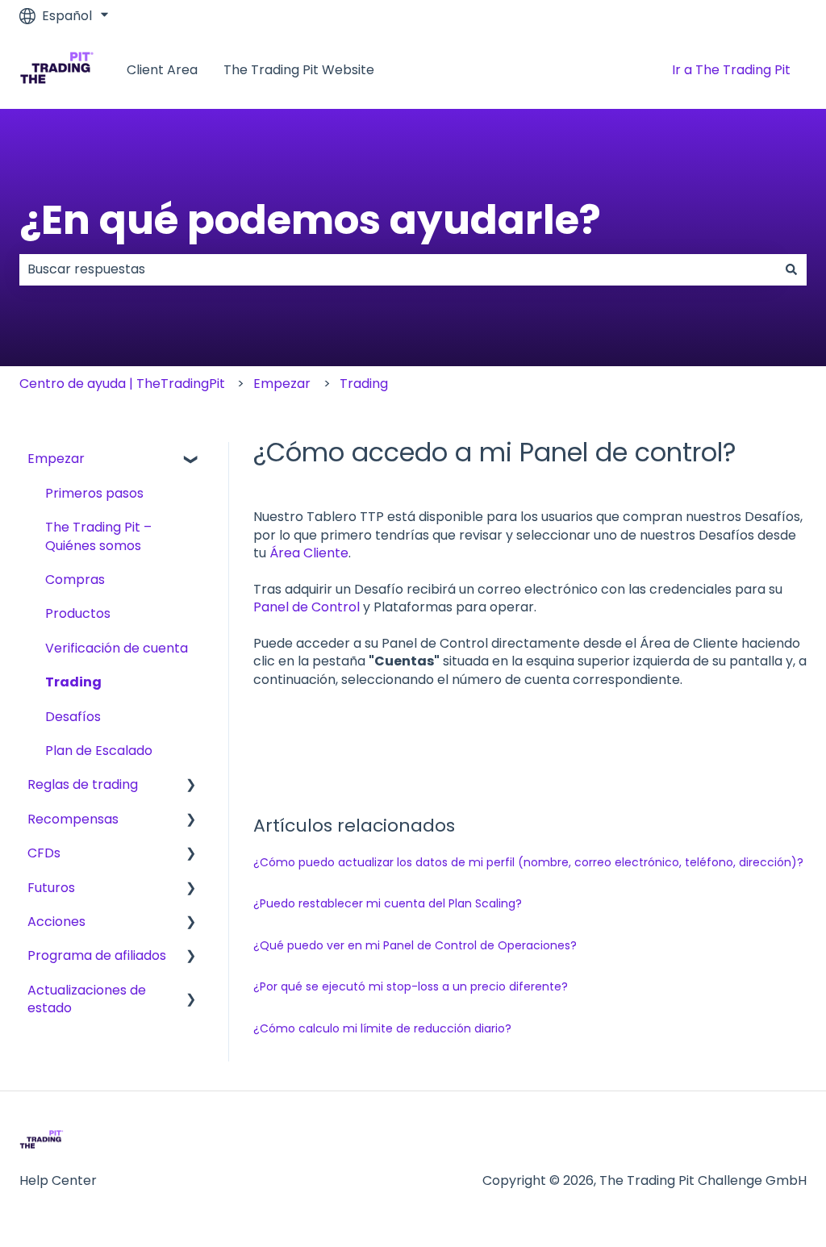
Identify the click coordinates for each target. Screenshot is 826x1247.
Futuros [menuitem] (51, 887)
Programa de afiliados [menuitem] (96, 955)
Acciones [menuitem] (56, 921)
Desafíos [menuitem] (73, 716)
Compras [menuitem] (75, 579)
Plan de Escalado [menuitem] (98, 750)
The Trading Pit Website (298, 70)
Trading (364, 383)
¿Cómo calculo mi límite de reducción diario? (382, 1028)
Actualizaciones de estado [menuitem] (86, 999)
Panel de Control (306, 607)
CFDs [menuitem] (43, 853)
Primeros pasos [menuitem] (94, 493)
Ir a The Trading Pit (731, 69)
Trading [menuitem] (73, 682)
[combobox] (397, 269)
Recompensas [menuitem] (73, 819)
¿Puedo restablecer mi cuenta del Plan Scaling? (387, 903)
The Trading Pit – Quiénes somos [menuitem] (98, 536)
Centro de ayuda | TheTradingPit (122, 383)
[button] (191, 460)
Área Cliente (308, 553)
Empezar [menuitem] (56, 458)
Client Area (162, 70)
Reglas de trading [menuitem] (82, 784)
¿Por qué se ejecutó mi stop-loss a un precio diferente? (410, 986)
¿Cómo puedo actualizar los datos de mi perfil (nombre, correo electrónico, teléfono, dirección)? (528, 862)
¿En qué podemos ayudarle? (310, 219)
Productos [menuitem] (78, 613)
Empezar (282, 383)
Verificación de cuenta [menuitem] (116, 648)
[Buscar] (791, 269)
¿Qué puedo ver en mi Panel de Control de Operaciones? (415, 945)
